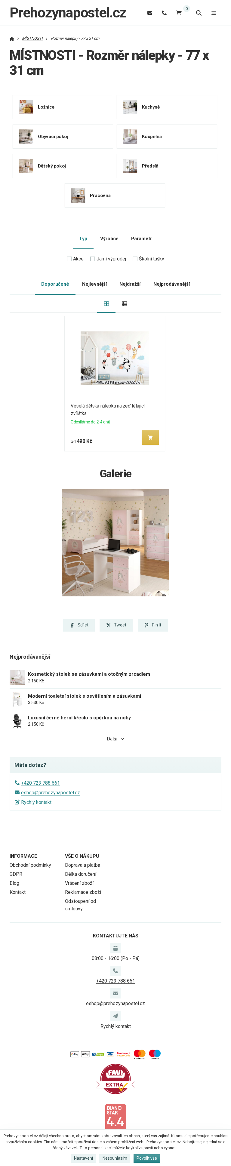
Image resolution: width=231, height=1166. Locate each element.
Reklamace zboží (83, 892)
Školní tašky (151, 259)
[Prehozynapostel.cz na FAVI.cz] (115, 1078)
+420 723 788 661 (40, 783)
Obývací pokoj (53, 136)
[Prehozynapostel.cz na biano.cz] (115, 1118)
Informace (23, 856)
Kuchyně (151, 107)
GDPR (16, 874)
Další (112, 739)
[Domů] (12, 38)
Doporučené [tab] (55, 284)
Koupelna (152, 136)
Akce (78, 259)
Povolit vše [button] (147, 1158)
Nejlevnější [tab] (94, 284)
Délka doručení (80, 874)
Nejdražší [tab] (129, 284)
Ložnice (46, 107)
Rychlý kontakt (36, 802)
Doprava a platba (82, 865)
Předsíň (150, 166)
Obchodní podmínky (30, 865)
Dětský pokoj (52, 166)
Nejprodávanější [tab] (171, 284)
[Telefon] (164, 12)
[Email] (150, 12)
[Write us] (115, 1016)
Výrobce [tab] (109, 239)
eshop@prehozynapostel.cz (50, 792)
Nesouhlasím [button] (115, 1158)
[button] (150, 437)
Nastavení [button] (83, 1158)
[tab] (106, 304)
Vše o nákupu (82, 856)
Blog (14, 883)
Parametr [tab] (141, 239)
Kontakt (18, 892)
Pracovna (100, 195)
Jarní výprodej (111, 259)
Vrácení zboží (79, 883)
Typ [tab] (83, 239)
